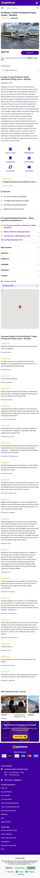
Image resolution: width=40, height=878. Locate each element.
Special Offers (6, 822)
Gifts (2, 818)
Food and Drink (6, 799)
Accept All (31, 868)
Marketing (21, 874)
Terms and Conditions (8, 838)
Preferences (31, 872)
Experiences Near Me (8, 810)
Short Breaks (5, 795)
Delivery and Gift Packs (9, 830)
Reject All (8, 868)
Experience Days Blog (8, 845)
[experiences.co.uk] (20, 747)
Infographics (5, 842)
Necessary (11, 872)
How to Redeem (6, 834)
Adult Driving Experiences (10, 803)
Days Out (4, 788)
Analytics (21, 872)
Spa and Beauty (6, 792)
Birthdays (4, 814)
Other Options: (5, 66)
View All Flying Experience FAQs (11, 240)
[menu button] (2, 8)
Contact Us (17, 780)
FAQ (2, 849)
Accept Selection (20, 868)
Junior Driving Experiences (10, 807)
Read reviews (14, 18)
